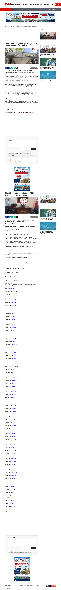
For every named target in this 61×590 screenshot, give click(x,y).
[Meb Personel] (13, 4)
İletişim (28, 585)
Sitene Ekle (37, 585)
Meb (38, 4)
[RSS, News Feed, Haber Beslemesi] (55, 586)
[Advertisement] (22, 35)
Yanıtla (15, 161)
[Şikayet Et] (34, 161)
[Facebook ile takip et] (47, 586)
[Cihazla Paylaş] (17, 68)
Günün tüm (52, 9)
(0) (18, 161)
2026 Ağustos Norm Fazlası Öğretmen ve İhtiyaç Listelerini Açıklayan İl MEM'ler (29, 9)
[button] (33, 68)
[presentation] (8, 9)
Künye (25, 585)
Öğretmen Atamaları (48, 4)
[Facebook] (6, 68)
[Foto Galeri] (55, 0)
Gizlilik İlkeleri (32, 585)
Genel (41, 4)
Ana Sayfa (7, 26)
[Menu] (56, 5)
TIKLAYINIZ (13, 288)
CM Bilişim (8, 588)
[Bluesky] (10, 68)
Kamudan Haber (33, 4)
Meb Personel (26, 4)
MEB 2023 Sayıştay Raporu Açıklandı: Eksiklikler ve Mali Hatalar (26, 26)
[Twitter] (8, 68)
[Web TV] (53, 0)
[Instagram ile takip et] (52, 586)
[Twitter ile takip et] (50, 586)
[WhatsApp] (15, 68)
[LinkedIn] (12, 68)
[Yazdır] (31, 68)
